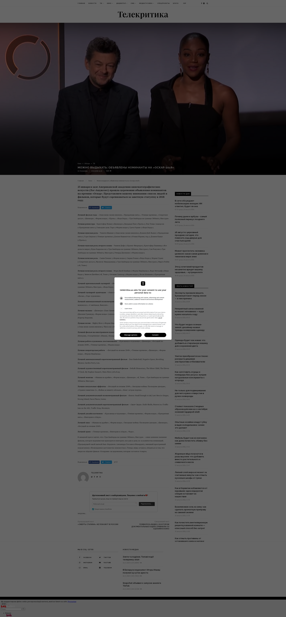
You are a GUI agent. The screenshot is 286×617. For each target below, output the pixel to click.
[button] (143, 308)
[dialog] (143, 308)
